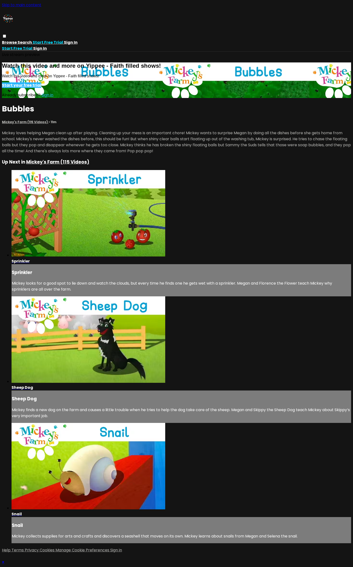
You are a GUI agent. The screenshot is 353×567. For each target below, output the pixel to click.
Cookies (47, 550)
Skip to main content (21, 5)
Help (7, 550)
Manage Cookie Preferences (82, 550)
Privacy (32, 550)
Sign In (40, 48)
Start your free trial (21, 85)
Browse (10, 42)
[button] (4, 36)
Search (25, 42)
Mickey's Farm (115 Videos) (25, 122)
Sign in (71, 42)
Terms (18, 550)
